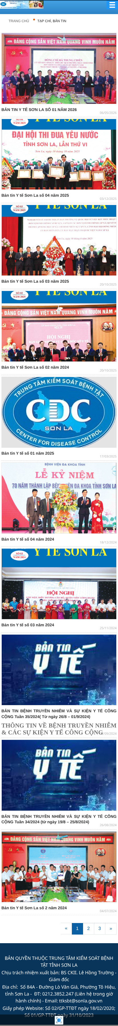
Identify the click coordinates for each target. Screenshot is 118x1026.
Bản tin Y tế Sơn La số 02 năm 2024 (35, 367)
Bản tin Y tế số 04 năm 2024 (27, 539)
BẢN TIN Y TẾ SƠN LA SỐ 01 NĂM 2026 (39, 109)
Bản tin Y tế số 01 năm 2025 (27, 453)
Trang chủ (19, 21)
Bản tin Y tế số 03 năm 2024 (27, 625)
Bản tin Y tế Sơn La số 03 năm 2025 (35, 281)
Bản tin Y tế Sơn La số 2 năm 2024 (34, 908)
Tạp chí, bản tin (52, 21)
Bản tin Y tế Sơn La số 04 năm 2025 (35, 195)
